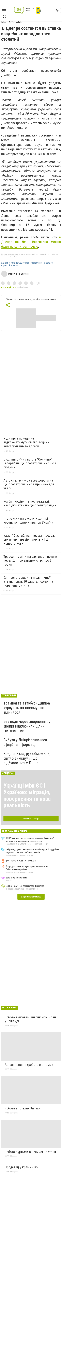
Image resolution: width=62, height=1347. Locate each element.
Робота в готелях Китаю (22, 1108)
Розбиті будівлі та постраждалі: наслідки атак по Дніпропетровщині (30, 503)
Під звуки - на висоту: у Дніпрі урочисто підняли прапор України (28, 520)
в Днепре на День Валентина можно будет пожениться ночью (31, 242)
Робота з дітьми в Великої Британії (30, 1152)
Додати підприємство (31, 896)
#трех (4, 265)
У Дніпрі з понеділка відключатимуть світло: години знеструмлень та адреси (26, 442)
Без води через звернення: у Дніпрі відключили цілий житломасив (26, 726)
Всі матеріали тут (31, 818)
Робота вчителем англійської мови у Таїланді (30, 1019)
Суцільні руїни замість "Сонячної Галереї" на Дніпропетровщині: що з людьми (29, 463)
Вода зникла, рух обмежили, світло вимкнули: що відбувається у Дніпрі (26, 758)
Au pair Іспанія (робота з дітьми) (29, 1065)
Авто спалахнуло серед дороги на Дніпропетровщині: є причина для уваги (28, 484)
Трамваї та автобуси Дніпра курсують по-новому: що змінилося (26, 708)
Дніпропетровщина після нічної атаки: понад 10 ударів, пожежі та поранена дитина (28, 581)
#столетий (13, 265)
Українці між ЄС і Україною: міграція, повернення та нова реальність (27, 795)
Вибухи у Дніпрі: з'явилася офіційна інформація (25, 742)
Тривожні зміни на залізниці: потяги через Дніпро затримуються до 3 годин (30, 560)
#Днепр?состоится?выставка (15, 263)
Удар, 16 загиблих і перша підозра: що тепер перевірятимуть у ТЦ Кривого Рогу (29, 539)
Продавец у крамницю (21, 1167)
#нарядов (48, 263)
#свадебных (36, 263)
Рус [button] (57, 10)
